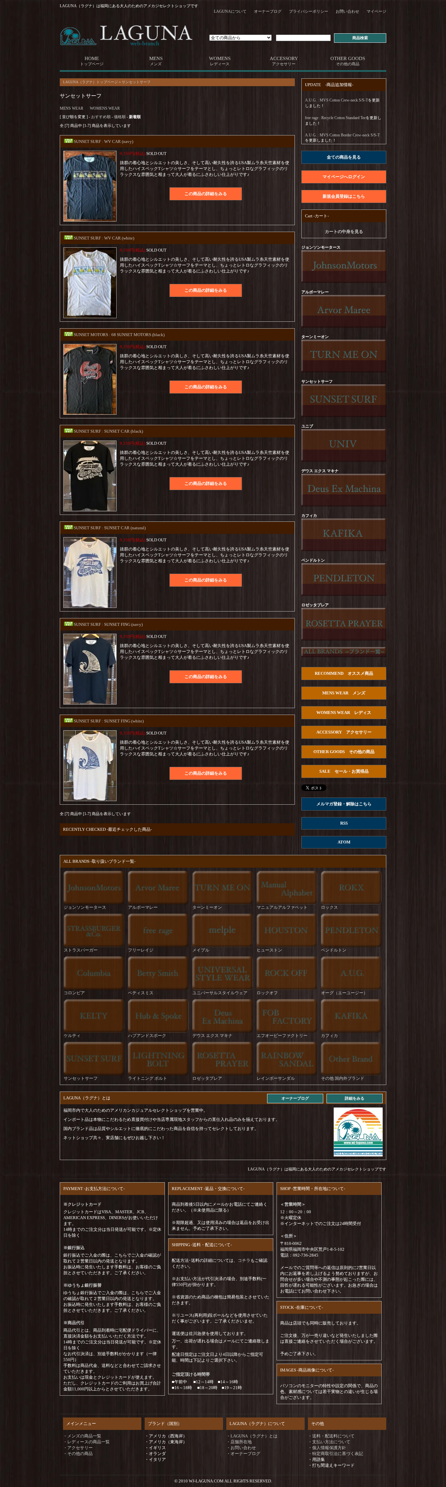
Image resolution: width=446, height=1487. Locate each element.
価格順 (120, 117)
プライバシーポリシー (308, 11)
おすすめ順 (101, 117)
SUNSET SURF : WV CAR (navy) (103, 141)
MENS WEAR (71, 108)
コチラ (244, 1260)
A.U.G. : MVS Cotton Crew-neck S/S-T (336, 100)
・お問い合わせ (241, 1447)
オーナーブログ (267, 11)
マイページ (376, 11)
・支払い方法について (329, 1441)
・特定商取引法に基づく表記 (335, 1453)
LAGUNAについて (230, 11)
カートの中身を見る (344, 231)
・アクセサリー (78, 1447)
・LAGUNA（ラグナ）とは (252, 1435)
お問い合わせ (347, 11)
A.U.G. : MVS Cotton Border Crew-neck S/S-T (342, 135)
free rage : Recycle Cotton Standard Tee (335, 118)
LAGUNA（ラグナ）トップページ (90, 82)
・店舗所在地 (239, 1441)
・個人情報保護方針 (327, 1447)
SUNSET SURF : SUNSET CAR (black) (108, 431)
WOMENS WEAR (105, 108)
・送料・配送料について (331, 1435)
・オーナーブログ (243, 1453)
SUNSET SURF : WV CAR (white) (104, 238)
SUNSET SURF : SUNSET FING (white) (109, 721)
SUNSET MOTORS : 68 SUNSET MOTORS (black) (119, 334)
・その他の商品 (78, 1453)
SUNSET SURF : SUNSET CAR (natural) (110, 527)
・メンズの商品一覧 (82, 1435)
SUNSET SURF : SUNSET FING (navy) (108, 624)
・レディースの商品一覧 (86, 1441)
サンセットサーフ (136, 82)
